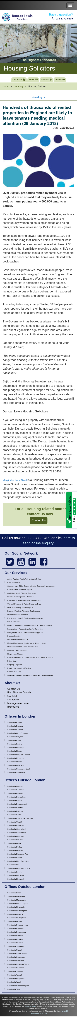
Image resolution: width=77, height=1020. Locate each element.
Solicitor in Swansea (15, 968)
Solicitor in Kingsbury (16, 758)
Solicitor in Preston (15, 936)
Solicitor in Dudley (14, 847)
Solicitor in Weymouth (16, 978)
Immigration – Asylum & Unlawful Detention (25, 629)
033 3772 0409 (64, 18)
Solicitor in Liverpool (15, 879)
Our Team (17, 79)
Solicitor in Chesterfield (16, 833)
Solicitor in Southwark (16, 772)
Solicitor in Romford (15, 943)
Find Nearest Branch (19, 692)
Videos (58, 79)
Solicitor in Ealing (14, 740)
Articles (45, 79)
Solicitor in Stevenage (16, 957)
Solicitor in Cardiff (14, 822)
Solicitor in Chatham (15, 825)
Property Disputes (14, 665)
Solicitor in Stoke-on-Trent (18, 964)
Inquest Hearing (14, 636)
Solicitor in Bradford (15, 808)
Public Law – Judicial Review (19, 668)
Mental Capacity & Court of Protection (22, 647)
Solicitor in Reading (15, 939)
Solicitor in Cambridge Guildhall (20, 818)
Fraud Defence (13, 622)
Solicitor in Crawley (15, 840)
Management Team (18, 703)
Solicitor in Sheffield (15, 946)
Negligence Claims (15, 654)
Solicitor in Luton (14, 893)
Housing (18, 86)
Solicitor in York (13, 989)
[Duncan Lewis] (9, 562)
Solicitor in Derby (14, 843)
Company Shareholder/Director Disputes (23, 600)
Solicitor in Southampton (17, 953)
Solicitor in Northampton (17, 911)
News (31, 79)
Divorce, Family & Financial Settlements (23, 611)
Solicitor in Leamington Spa (18, 868)
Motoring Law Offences (17, 650)
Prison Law (11, 661)
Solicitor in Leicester (15, 875)
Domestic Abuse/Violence (17, 615)
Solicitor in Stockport (15, 961)
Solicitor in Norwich (15, 914)
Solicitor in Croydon (15, 737)
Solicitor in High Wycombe (18, 861)
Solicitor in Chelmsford (16, 829)
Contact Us (39, 520)
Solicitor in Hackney (15, 747)
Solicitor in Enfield (14, 744)
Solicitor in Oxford (14, 921)
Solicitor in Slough (14, 950)
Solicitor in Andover (15, 786)
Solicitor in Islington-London (18, 755)
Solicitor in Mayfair (14, 762)
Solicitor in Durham (15, 850)
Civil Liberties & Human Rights (19, 590)
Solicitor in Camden (15, 730)
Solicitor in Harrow (14, 751)
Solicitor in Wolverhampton (18, 986)
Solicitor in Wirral (14, 982)
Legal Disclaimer (30, 1006)
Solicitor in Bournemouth (17, 804)
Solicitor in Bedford (15, 793)
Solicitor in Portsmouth (16, 932)
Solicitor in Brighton (15, 811)
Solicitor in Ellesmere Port (17, 854)
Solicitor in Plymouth (15, 928)
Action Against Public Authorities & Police (24, 579)
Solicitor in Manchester (16, 900)
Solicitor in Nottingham (16, 918)
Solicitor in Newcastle (16, 907)
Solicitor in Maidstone (16, 896)
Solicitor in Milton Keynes (17, 903)
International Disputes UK (17, 640)
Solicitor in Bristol (14, 815)
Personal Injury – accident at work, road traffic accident (30, 657)
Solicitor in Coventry (15, 836)
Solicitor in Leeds (14, 872)
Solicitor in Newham (15, 765)
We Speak (13, 699)
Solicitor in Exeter (14, 858)
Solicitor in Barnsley (15, 790)
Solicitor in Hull (13, 865)
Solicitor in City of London (17, 733)
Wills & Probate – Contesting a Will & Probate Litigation (30, 675)
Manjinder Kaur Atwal (15, 480)
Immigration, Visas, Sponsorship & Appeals (25, 632)
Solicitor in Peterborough (17, 925)
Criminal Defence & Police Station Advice (24, 604)
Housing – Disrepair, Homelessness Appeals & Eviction (29, 625)
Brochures (13, 706)
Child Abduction (13, 582)
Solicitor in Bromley (15, 726)
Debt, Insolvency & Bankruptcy (20, 607)
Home (5, 86)
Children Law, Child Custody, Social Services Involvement (30, 586)
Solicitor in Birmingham (16, 797)
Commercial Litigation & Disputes (20, 597)
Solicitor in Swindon (15, 971)
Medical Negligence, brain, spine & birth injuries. (27, 643)
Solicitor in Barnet (14, 722)
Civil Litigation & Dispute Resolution (22, 593)
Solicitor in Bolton (14, 800)
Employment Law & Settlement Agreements (25, 618)
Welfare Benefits (14, 672)
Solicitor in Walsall (14, 975)
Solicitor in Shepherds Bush (18, 769)
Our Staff (12, 696)
